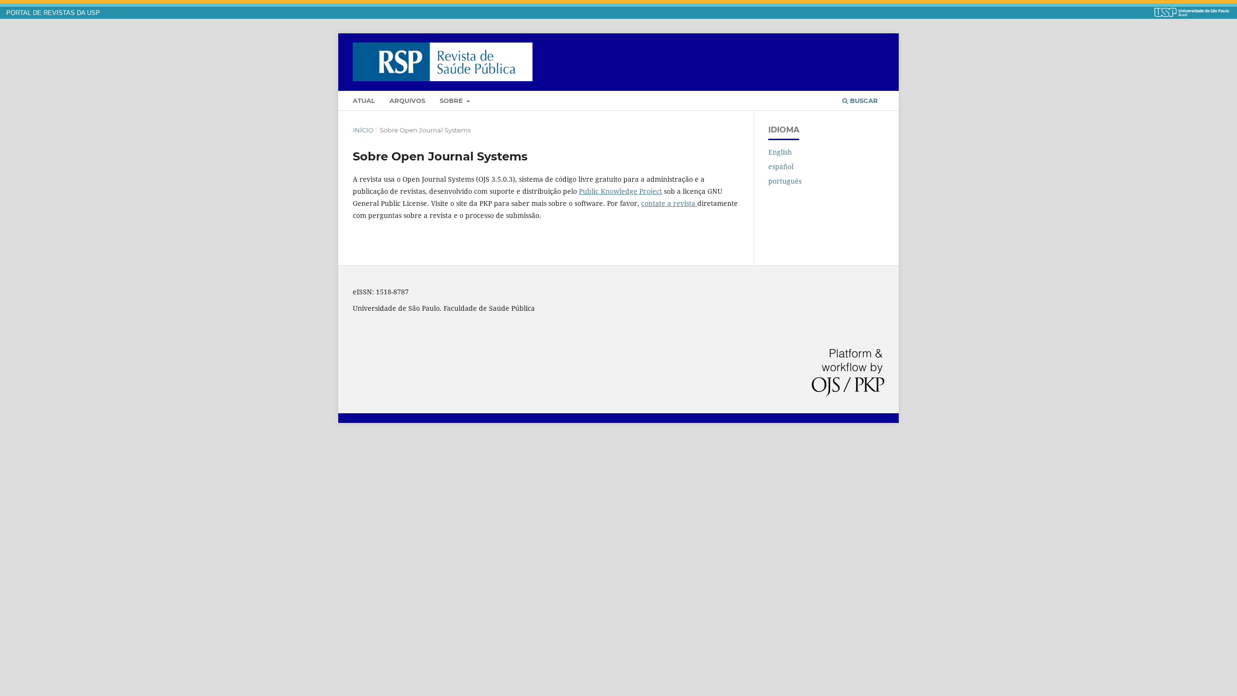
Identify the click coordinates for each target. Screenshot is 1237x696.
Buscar (863, 100)
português (785, 181)
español (780, 166)
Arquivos (407, 100)
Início (363, 130)
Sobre (452, 100)
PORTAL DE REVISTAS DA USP (53, 13)
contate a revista (669, 203)
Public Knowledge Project (620, 191)
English (780, 152)
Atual (364, 100)
